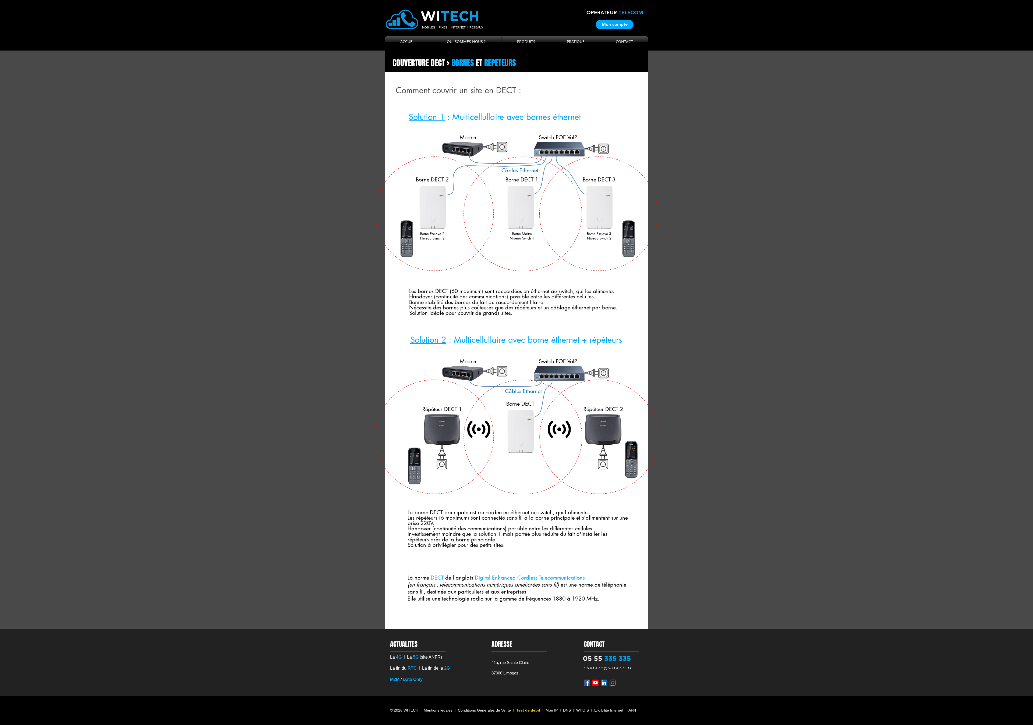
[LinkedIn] (604, 683)
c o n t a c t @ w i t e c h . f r (607, 668)
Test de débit (528, 710)
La (409, 657)
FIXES (443, 27)
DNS (568, 710)
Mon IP (552, 710)
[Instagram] (613, 683)
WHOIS (582, 710)
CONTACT (594, 644)
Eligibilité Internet (608, 710)
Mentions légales (438, 710)
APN (632, 710)
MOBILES (429, 27)
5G (416, 657)
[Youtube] (595, 683)
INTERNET (458, 27)
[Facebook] (587, 683)
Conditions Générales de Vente (484, 710)
